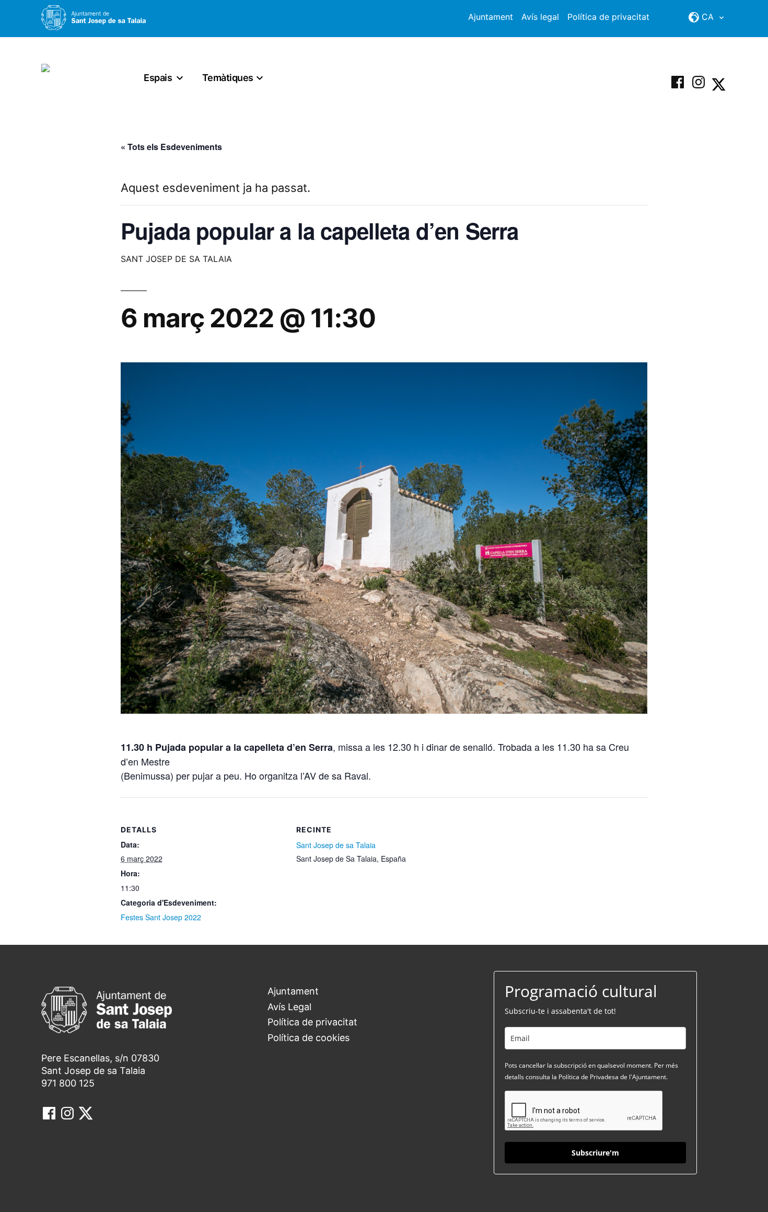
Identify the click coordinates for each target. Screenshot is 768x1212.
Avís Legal (289, 1006)
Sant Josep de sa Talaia (336, 845)
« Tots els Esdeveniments (171, 147)
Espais (158, 77)
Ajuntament (490, 17)
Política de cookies (308, 1037)
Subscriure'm (595, 1153)
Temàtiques (227, 77)
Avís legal (540, 17)
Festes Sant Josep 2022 (161, 917)
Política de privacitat (608, 17)
